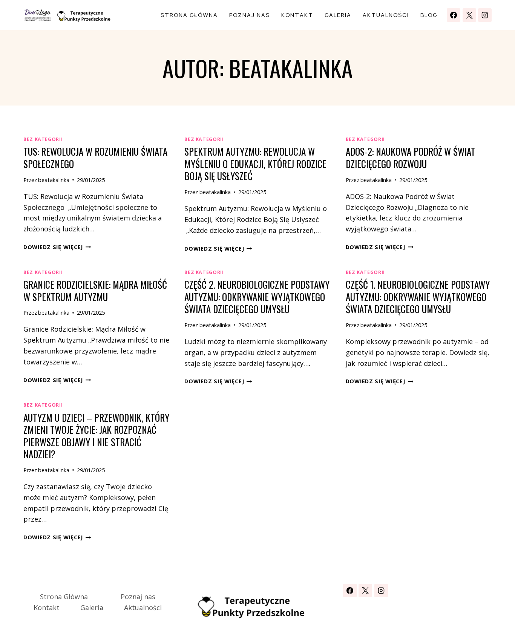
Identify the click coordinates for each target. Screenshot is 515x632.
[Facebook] (453, 15)
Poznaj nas (249, 15)
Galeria (338, 15)
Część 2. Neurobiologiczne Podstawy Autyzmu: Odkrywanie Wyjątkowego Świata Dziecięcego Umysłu (257, 296)
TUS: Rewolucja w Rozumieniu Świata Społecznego (95, 157)
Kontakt (297, 15)
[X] (469, 15)
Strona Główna (189, 15)
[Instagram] (485, 15)
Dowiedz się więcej (57, 247)
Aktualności (386, 15)
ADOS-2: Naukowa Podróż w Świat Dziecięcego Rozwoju (410, 157)
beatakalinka (53, 180)
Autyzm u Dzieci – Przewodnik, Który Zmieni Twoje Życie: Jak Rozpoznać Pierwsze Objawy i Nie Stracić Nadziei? (96, 435)
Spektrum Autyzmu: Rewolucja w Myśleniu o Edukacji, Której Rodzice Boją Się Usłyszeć (255, 163)
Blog (428, 15)
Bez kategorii (43, 139)
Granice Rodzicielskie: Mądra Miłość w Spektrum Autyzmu (95, 290)
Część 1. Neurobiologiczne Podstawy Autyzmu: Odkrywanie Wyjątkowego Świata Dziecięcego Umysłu (418, 296)
